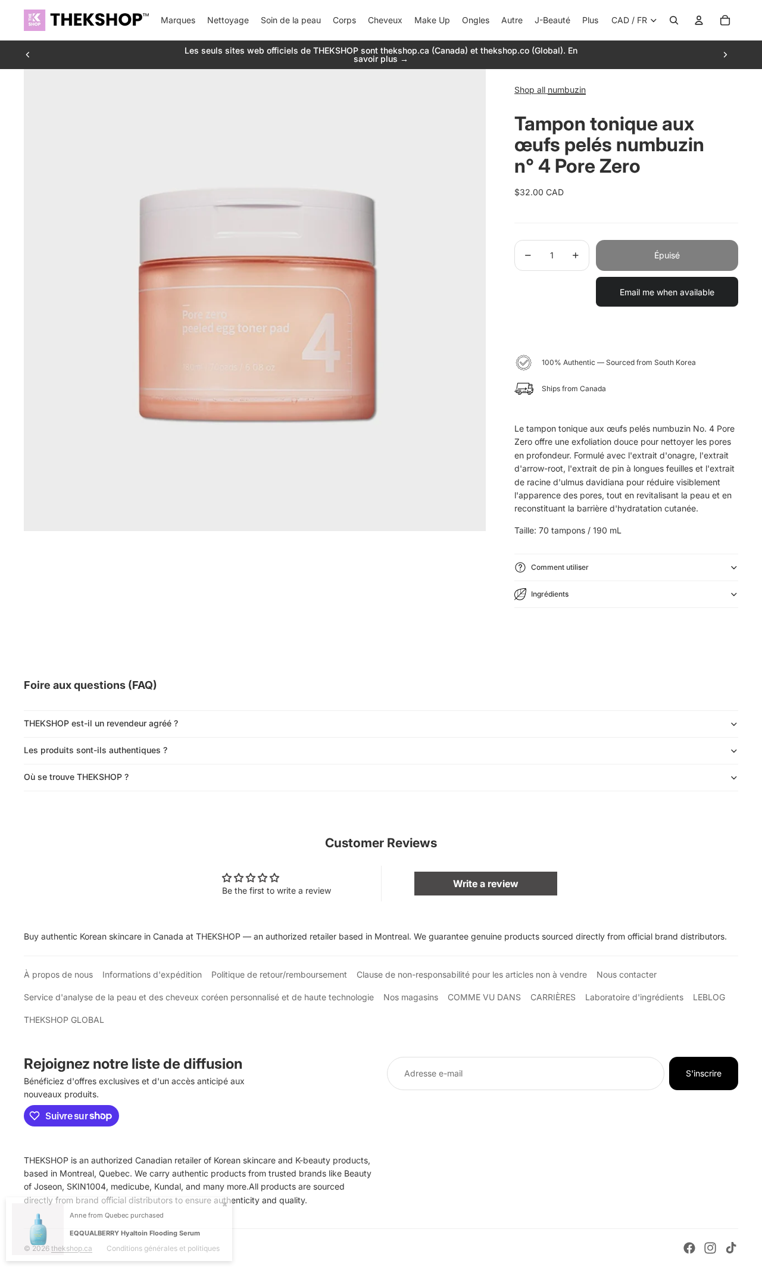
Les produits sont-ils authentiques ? (95, 750)
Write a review (486, 884)
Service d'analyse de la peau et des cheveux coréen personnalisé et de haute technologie (199, 997)
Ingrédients (550, 593)
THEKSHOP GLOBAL (64, 1020)
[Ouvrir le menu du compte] (699, 20)
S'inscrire (704, 1073)
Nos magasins (410, 997)
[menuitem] (590, 20)
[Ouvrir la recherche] (674, 20)
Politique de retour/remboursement (279, 974)
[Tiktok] (731, 1248)
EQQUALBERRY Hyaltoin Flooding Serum (135, 1233)
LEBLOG (709, 997)
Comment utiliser (560, 567)
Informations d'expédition (152, 974)
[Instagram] (710, 1248)
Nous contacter (627, 974)
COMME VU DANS (484, 997)
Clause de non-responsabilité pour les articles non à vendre (472, 974)
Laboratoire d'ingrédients (634, 997)
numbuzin (567, 90)
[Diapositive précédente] (28, 55)
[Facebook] (689, 1248)
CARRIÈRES (553, 997)
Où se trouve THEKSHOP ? (76, 777)
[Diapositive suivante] (725, 55)
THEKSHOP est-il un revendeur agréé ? (101, 723)
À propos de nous (58, 974)
